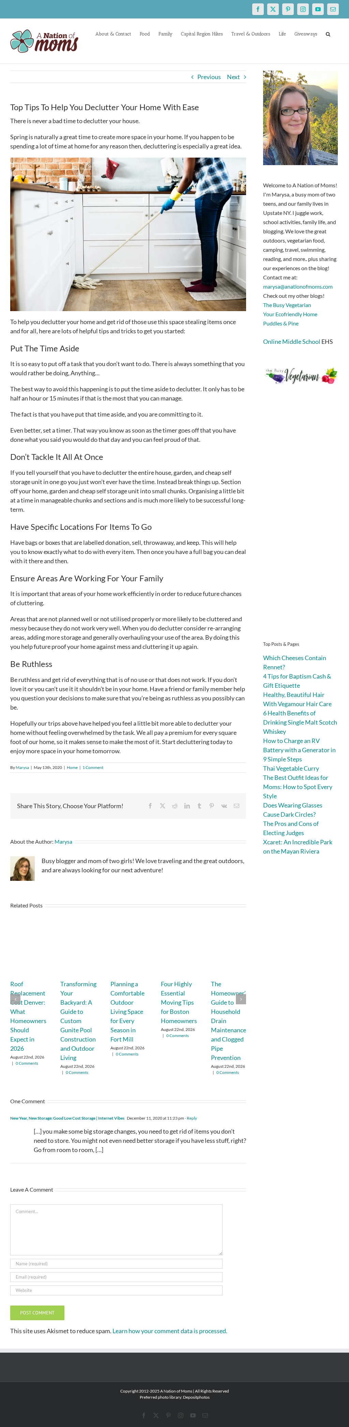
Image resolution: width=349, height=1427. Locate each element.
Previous (209, 77)
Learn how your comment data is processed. (169, 1331)
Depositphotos (196, 1397)
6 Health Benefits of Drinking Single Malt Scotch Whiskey (300, 722)
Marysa (22, 767)
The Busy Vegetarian (287, 305)
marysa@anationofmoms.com (298, 286)
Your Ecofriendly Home (290, 314)
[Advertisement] (301, 523)
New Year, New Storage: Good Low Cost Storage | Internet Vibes (67, 1118)
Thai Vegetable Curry (291, 768)
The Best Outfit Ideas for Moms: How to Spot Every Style (297, 787)
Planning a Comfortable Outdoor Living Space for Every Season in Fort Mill (127, 1011)
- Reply (190, 1118)
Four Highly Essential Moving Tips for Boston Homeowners (179, 1002)
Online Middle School (291, 341)
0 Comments (27, 1063)
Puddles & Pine (281, 323)
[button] (328, 33)
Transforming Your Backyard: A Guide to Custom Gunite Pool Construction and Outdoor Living (78, 1020)
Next (233, 77)
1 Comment (92, 767)
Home (72, 767)
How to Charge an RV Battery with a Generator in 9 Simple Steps (299, 750)
